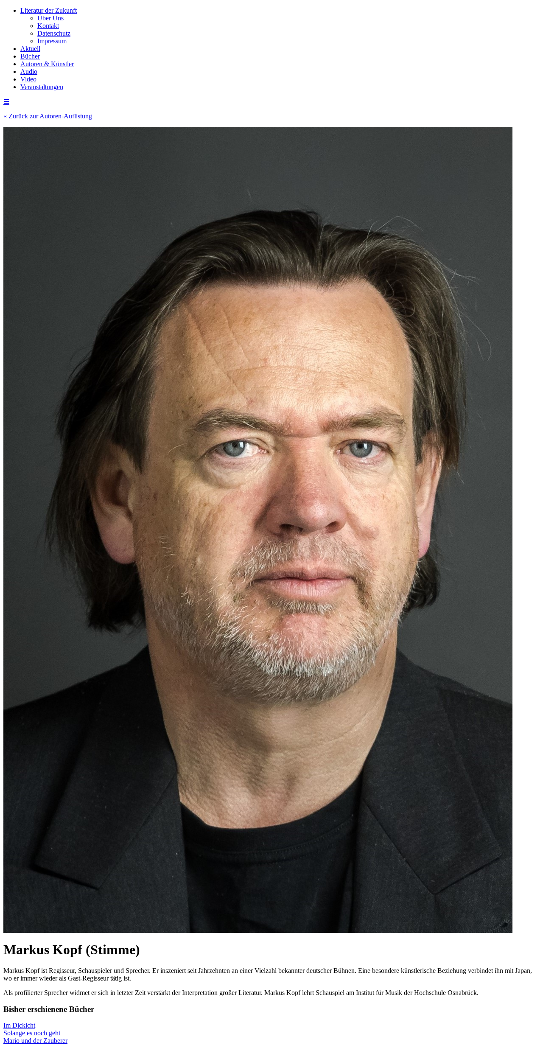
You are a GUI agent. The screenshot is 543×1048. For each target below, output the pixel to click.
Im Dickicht (19, 1025)
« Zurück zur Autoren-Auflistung (47, 116)
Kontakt (48, 25)
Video (28, 79)
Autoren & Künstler (47, 63)
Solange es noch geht (31, 1033)
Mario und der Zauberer (35, 1040)
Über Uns (50, 18)
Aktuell (30, 48)
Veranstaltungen (41, 86)
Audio (28, 71)
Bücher (30, 56)
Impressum (52, 41)
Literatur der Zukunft (48, 10)
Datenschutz (53, 33)
